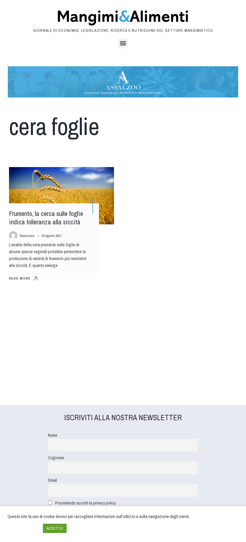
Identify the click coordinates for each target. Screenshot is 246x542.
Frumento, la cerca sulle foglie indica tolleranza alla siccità (46, 218)
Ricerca (100, 177)
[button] (123, 43)
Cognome (56, 457)
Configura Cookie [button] (23, 528)
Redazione (27, 236)
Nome (52, 435)
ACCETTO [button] (54, 528)
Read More (20, 278)
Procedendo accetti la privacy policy (85, 503)
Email (52, 480)
